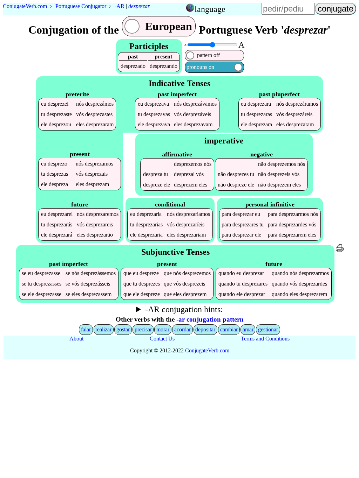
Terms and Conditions (265, 339)
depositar (205, 329)
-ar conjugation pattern (210, 319)
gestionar (268, 329)
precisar (143, 329)
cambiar (229, 329)
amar (248, 329)
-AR (119, 6)
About (76, 339)
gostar (123, 329)
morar (162, 329)
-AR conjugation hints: (184, 309)
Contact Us (162, 339)
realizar (103, 329)
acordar (182, 329)
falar (86, 329)
